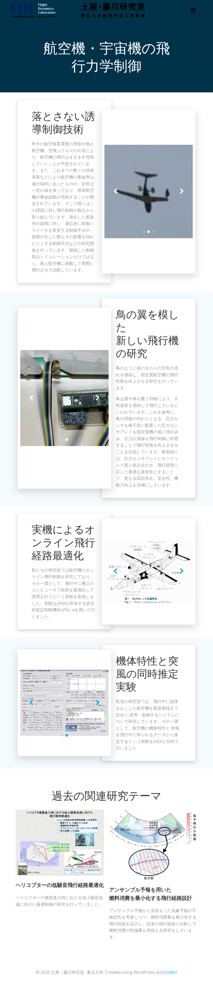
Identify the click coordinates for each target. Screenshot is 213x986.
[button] (144, 231)
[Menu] (193, 10)
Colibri (170, 972)
